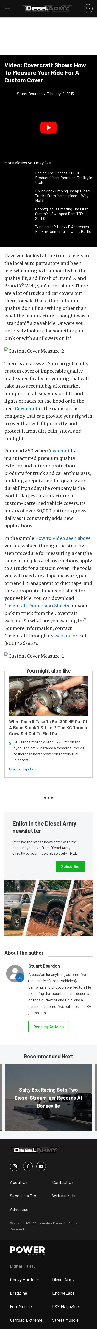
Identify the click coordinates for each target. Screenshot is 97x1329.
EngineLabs (63, 1293)
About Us (19, 1182)
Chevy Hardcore (25, 1279)
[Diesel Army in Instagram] (14, 1166)
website (63, 636)
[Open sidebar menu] (7, 8)
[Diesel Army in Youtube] (41, 1166)
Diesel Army (63, 1279)
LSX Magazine (65, 1306)
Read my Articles (49, 1026)
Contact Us (63, 1182)
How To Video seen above (63, 538)
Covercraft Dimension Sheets (36, 606)
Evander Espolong (23, 769)
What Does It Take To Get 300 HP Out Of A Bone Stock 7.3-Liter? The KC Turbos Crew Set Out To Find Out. (48, 727)
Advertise (19, 1209)
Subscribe (70, 866)
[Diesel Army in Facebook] (28, 1166)
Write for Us (63, 1195)
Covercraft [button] (26, 408)
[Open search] (88, 8)
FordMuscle (21, 1306)
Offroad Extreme (26, 1320)
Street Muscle (65, 1320)
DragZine (18, 1293)
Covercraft (58, 451)
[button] (48, 127)
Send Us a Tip (23, 1195)
